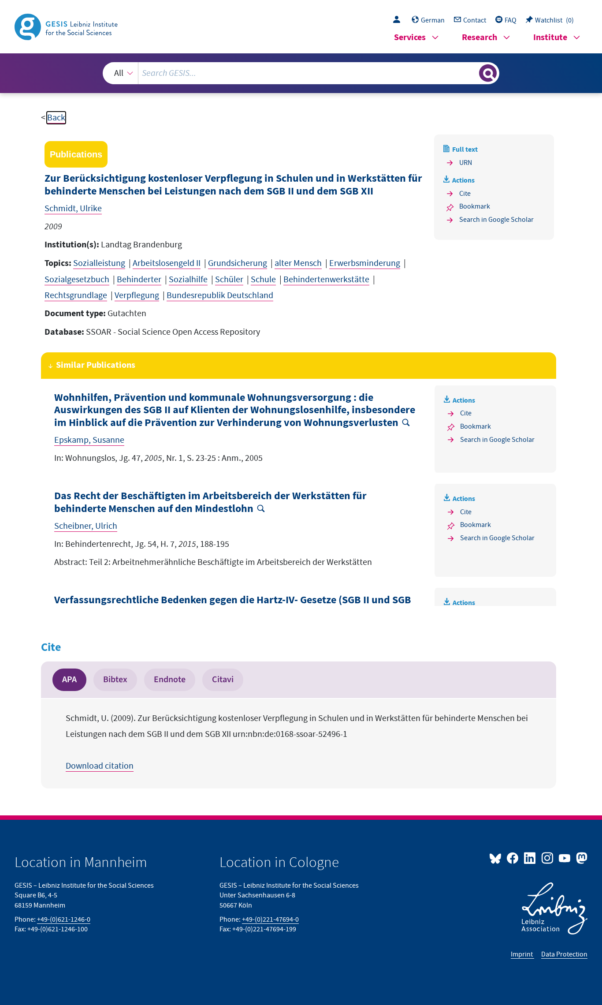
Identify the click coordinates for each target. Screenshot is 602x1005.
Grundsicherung (237, 263)
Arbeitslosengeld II (167, 263)
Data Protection (564, 954)
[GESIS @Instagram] (547, 857)
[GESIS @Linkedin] (530, 857)
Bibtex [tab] (115, 679)
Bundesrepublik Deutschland (220, 295)
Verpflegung (137, 295)
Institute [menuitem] (550, 38)
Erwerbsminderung (364, 263)
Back (56, 117)
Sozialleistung (99, 263)
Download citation (100, 766)
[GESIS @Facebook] (513, 857)
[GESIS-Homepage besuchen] (67, 26)
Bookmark (474, 206)
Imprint (522, 954)
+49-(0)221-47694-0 (270, 919)
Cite (465, 193)
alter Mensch (298, 263)
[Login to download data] (399, 20)
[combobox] (301, 73)
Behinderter (139, 279)
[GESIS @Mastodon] (580, 857)
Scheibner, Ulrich (85, 526)
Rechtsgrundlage (76, 295)
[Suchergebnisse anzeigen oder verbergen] (487, 73)
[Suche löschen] (471, 73)
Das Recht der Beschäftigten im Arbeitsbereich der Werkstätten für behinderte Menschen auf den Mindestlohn (210, 502)
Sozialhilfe (188, 279)
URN (465, 162)
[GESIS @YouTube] (565, 857)
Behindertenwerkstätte (326, 279)
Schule (263, 279)
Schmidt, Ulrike (73, 208)
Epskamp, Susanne (89, 440)
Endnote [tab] (170, 679)
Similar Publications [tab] (95, 365)
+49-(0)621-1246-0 (63, 919)
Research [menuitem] (479, 38)
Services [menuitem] (410, 38)
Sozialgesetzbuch (77, 279)
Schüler (229, 279)
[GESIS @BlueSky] (497, 857)
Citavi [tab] (223, 679)
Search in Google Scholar (496, 219)
